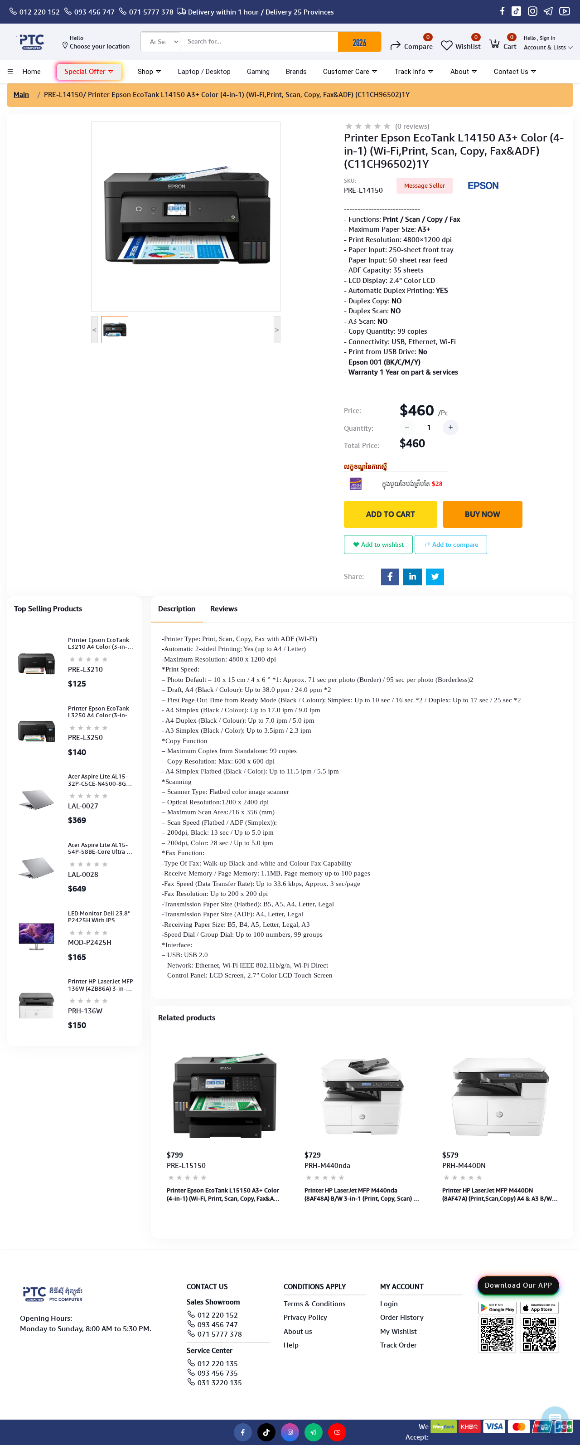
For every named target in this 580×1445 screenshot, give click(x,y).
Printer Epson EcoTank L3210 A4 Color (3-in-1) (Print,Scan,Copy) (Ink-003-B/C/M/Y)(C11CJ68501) (100, 644)
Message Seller (424, 186)
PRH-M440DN (464, 1165)
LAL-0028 (83, 874)
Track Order (398, 1345)
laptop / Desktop (204, 72)
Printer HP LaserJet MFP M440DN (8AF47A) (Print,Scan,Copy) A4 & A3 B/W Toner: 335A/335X (497, 1195)
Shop (146, 72)
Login (389, 1304)
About (460, 72)
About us (298, 1331)
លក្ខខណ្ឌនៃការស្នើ (365, 466)
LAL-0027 (83, 806)
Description (177, 608)
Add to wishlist (381, 544)
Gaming (258, 72)
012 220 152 (39, 12)
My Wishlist (398, 1331)
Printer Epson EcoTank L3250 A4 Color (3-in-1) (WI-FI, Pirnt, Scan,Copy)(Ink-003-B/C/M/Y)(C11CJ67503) (101, 712)
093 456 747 (94, 12)
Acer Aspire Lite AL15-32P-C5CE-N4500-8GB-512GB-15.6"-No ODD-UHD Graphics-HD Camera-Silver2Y (100, 780)
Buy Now (482, 514)
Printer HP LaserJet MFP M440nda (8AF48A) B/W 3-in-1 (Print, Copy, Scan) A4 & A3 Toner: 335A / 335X (362, 1195)
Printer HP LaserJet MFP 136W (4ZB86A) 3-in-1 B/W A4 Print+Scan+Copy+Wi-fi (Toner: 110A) (100, 985)
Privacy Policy (305, 1317)
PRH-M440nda (327, 1165)
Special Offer (85, 71)
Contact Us (512, 72)
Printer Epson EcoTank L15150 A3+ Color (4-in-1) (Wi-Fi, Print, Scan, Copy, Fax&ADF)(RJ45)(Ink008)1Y (225, 1195)
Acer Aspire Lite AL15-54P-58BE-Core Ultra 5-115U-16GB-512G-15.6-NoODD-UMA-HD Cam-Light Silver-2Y (101, 849)
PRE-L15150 (186, 1165)
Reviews (223, 608)
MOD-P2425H (89, 942)
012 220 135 (218, 1363)
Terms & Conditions (315, 1304)
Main (21, 94)
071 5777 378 (151, 12)
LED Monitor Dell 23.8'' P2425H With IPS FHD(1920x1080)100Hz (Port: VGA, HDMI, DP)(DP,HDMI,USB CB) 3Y (100, 917)
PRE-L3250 (85, 737)
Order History (402, 1317)
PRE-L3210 (85, 669)
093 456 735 (218, 1373)
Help (291, 1345)
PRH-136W (85, 1011)
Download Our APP (518, 1285)
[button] (89, 71)
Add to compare (454, 544)
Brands (296, 72)
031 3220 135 (220, 1382)
